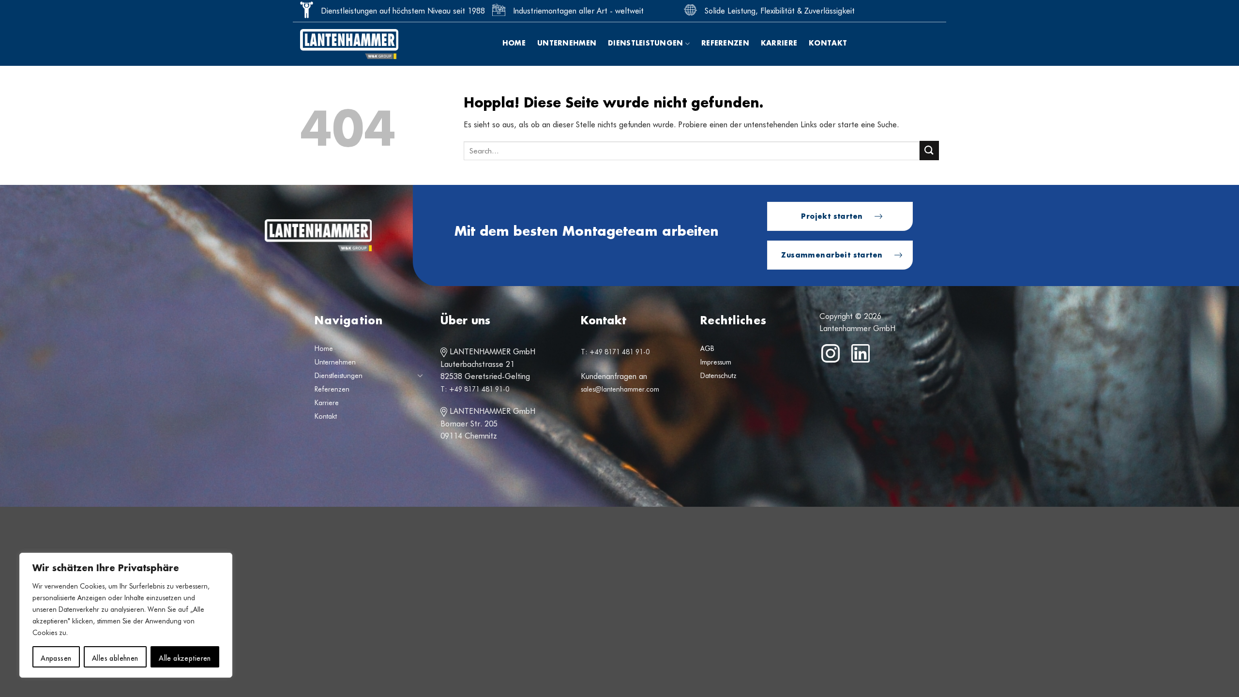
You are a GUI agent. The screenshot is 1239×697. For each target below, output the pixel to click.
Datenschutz (718, 375)
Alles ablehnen (115, 657)
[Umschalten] (420, 375)
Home (514, 43)
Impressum (715, 362)
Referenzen (725, 43)
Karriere (779, 43)
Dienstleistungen (645, 43)
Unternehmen (566, 43)
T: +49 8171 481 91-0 (474, 389)
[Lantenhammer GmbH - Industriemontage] (349, 44)
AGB (707, 348)
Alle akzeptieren (185, 657)
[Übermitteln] (929, 150)
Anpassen (56, 657)
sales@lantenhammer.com (620, 389)
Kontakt (828, 43)
